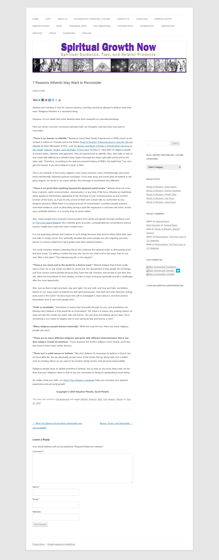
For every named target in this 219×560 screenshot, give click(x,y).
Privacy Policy (39, 544)
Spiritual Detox (163, 19)
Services (37, 33)
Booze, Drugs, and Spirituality (116, 423)
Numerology (147, 26)
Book (59, 26)
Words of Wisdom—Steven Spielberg (163, 190)
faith (100, 399)
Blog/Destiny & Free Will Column (92, 19)
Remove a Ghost (41, 26)
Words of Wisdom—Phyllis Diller (161, 194)
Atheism (93, 399)
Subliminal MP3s (77, 26)
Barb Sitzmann (153, 225)
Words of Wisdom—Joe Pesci (160, 198)
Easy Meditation (101, 26)
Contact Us (123, 19)
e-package (78, 380)
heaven (111, 399)
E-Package (141, 19)
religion (119, 399)
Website (37, 511)
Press (52, 33)
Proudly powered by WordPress (61, 544)
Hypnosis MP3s (125, 26)
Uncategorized (62, 399)
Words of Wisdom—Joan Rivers (161, 202)
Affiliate (86, 33)
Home (35, 19)
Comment (38, 451)
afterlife (84, 399)
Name (36, 487)
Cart (48, 19)
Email (36, 499)
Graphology (168, 26)
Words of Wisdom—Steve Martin (161, 187)
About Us (62, 19)
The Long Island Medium (48, 222)
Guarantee (69, 33)
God (105, 399)
